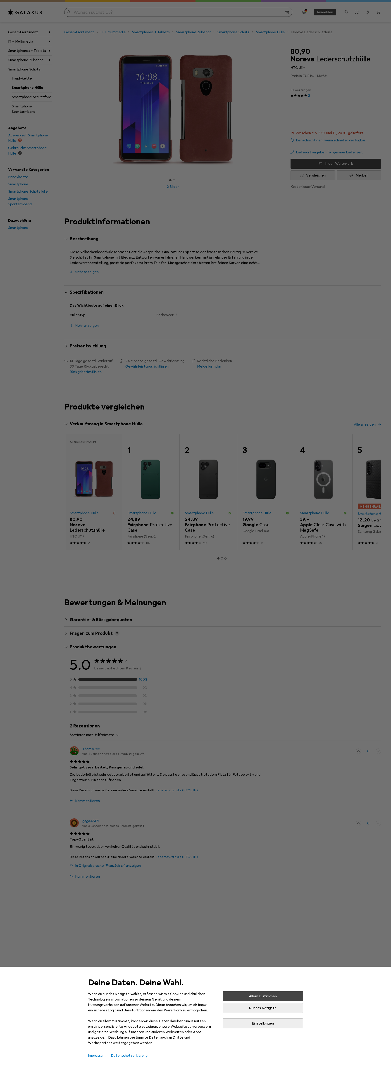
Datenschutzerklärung (129, 1055)
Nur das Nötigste (263, 1008)
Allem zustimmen (263, 996)
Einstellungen (263, 1023)
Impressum (96, 1055)
